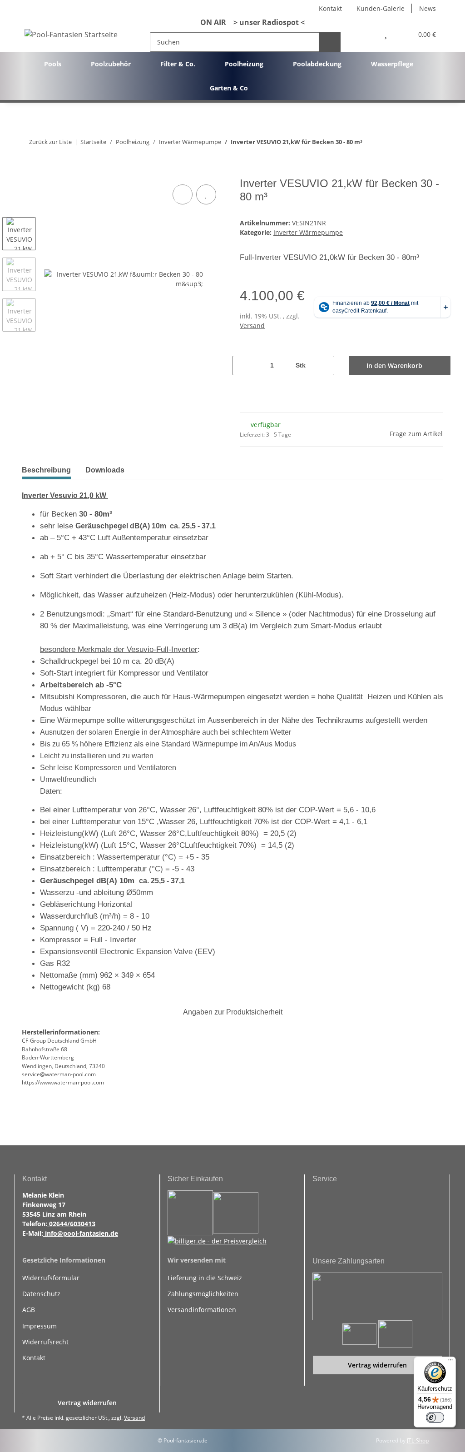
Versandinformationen (202, 1309)
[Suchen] (330, 42)
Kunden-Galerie (380, 8)
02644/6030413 (71, 1223)
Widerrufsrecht (45, 1342)
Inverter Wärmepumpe (308, 232)
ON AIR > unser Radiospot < (249, 22)
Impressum (39, 1326)
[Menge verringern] (244, 365)
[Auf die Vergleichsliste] (183, 194)
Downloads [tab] (104, 470)
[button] (366, 34)
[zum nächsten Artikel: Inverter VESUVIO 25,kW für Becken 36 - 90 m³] (433, 142)
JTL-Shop (418, 1440)
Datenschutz (41, 1293)
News (427, 8)
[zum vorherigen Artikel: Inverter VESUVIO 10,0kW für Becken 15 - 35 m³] (414, 142)
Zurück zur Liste (50, 142)
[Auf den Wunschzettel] (206, 194)
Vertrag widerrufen (377, 1365)
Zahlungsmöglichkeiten (203, 1293)
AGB (28, 1309)
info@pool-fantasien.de (80, 1233)
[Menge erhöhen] (323, 365)
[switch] (435, 1417)
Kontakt (330, 8)
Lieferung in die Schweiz (205, 1277)
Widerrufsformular (50, 1277)
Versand (252, 325)
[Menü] (450, 1362)
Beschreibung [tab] (46, 470)
